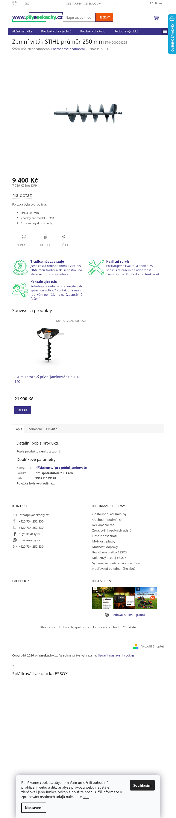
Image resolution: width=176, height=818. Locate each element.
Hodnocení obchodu (106, 627)
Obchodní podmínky (106, 520)
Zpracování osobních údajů (111, 530)
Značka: (99, 49)
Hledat (104, 17)
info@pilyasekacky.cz (34, 515)
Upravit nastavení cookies (116, 655)
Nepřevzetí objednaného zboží (114, 569)
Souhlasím (142, 785)
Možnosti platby (103, 541)
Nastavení (33, 807)
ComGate (129, 627)
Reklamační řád (103, 525)
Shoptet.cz (47, 627)
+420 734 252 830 (31, 521)
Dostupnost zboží (104, 536)
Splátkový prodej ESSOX (109, 558)
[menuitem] (22, 31)
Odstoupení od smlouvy (84, 3)
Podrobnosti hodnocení (68, 49)
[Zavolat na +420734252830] (18, 3)
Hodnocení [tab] (34, 429)
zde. (86, 796)
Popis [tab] (18, 429)
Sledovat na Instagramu (128, 615)
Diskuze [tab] (51, 429)
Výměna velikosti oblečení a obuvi (116, 563)
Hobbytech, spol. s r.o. (74, 627)
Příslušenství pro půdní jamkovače (61, 468)
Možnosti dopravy (105, 547)
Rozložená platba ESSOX (109, 552)
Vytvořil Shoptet (152, 646)
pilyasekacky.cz (29, 534)
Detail (23, 410)
